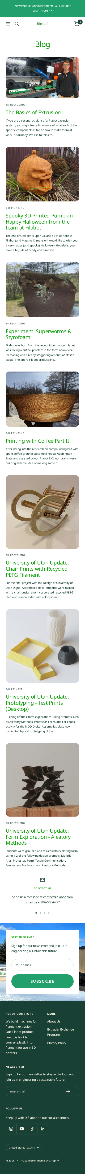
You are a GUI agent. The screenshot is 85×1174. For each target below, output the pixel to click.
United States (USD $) (21, 1147)
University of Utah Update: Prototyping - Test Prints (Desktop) (37, 702)
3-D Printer (14, 689)
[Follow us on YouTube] (21, 1129)
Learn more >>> (43, 10)
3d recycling (15, 104)
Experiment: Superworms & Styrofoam (39, 334)
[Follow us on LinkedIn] (43, 1129)
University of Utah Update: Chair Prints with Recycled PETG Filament (37, 568)
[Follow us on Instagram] (11, 1129)
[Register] (68, 1091)
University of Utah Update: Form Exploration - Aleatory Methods (38, 836)
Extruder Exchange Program (60, 1032)
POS (23, 1160)
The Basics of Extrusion (33, 112)
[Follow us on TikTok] (32, 1129)
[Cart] (76, 23)
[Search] (17, 24)
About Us (53, 1021)
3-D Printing (15, 207)
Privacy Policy (56, 1043)
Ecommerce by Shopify (45, 1160)
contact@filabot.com (58, 897)
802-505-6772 (50, 902)
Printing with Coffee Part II (37, 440)
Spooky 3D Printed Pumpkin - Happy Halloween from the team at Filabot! (41, 221)
